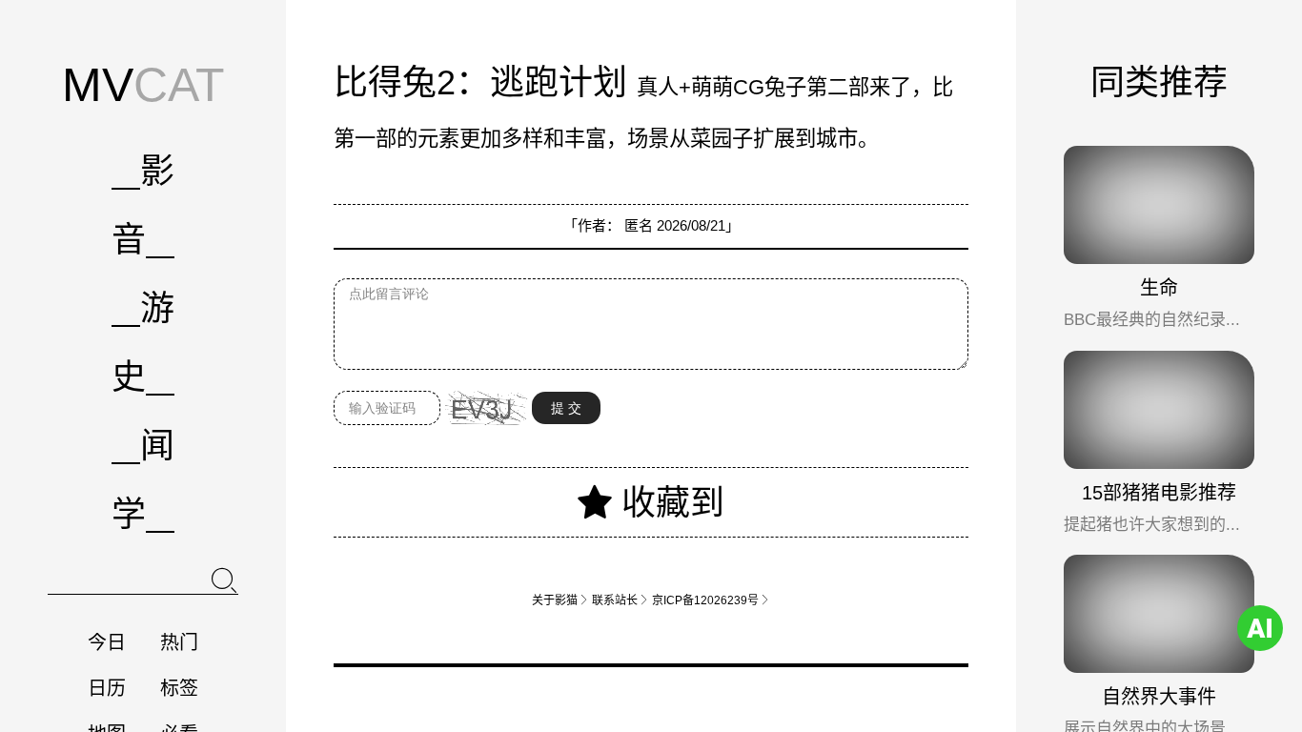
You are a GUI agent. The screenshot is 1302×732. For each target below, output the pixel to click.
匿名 (638, 225)
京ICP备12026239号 (711, 600)
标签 (179, 688)
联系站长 (620, 600)
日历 (107, 688)
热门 (179, 642)
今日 (107, 642)
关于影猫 (560, 600)
